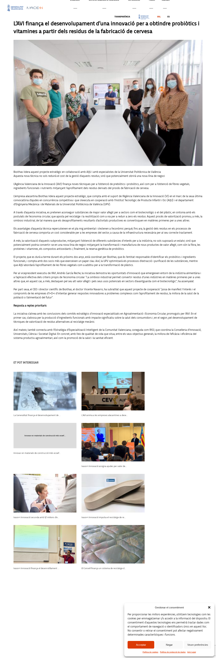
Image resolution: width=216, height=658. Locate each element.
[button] (209, 607)
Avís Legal (191, 652)
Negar (169, 644)
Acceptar (141, 644)
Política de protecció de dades (173, 652)
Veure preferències (197, 644)
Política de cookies (150, 652)
